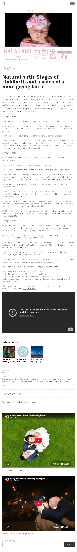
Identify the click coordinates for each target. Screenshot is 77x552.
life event (31, 381)
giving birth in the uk (64, 379)
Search (69, 544)
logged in (17, 402)
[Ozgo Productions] (4, 3)
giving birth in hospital (50, 379)
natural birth (50, 381)
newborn (58, 381)
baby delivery (6, 379)
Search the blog (8, 540)
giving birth (38, 379)
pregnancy (65, 381)
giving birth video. (29, 288)
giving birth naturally (8, 381)
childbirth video (29, 379)
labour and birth (21, 381)
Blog (3, 373)
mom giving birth (40, 381)
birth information (17, 379)
